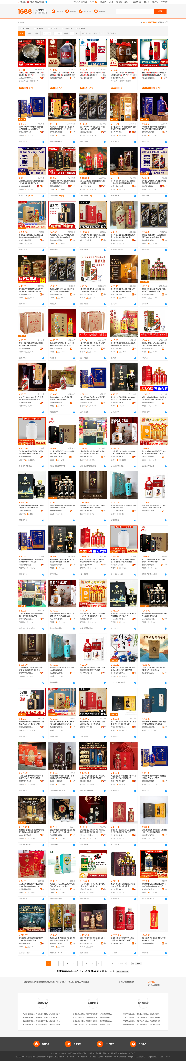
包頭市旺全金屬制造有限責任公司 (161, 1021)
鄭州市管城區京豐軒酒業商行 (87, 457)
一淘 (77, 1057)
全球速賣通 (54, 1057)
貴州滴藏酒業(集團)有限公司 (26, 186)
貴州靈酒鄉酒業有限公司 (118, 673)
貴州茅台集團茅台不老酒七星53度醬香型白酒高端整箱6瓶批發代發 (154, 723)
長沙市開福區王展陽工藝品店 (160, 1025)
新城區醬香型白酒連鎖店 (81, 1021)
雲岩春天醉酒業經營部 (118, 240)
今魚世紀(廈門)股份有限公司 (57, 889)
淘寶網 (61, 1057)
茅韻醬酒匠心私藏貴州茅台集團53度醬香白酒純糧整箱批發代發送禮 (92, 831)
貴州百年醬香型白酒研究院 (82, 1017)
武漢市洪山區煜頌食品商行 (57, 403)
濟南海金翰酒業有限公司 (26, 889)
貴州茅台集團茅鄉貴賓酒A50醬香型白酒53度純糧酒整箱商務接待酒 (123, 182)
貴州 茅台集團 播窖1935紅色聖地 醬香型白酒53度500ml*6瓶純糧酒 (31, 398)
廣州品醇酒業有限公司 (57, 240)
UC (133, 1057)
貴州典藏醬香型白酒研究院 (109, 1017)
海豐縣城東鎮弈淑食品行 (87, 132)
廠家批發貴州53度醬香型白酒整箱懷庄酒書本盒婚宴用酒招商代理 (31, 885)
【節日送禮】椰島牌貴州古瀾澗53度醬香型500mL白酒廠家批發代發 (31, 777)
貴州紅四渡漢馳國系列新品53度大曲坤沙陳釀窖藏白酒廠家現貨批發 (31, 236)
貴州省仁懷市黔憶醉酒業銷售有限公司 (57, 348)
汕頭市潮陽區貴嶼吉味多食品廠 (149, 781)
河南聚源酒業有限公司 (118, 727)
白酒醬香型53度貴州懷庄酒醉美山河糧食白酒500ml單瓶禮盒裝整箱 (123, 453)
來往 (143, 1057)
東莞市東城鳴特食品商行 (26, 348)
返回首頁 (112, 971)
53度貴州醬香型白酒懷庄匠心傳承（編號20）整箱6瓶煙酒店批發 (122, 939)
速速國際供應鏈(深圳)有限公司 (149, 673)
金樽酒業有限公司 (56, 186)
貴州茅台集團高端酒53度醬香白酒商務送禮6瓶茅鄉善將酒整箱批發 (62, 777)
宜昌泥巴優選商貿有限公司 (132, 1017)
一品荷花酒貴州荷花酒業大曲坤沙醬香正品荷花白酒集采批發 (92, 885)
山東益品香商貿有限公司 (149, 457)
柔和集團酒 (53, 1017)
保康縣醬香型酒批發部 (93, 1017)
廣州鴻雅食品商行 (148, 240)
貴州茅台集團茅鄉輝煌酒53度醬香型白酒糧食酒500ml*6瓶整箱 (92, 398)
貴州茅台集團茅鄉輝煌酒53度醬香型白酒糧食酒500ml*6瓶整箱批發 (31, 128)
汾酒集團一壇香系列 (56, 1021)
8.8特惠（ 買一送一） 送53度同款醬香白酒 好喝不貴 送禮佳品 (154, 669)
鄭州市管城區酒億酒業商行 (87, 943)
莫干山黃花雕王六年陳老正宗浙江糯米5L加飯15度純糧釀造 (62, 74)
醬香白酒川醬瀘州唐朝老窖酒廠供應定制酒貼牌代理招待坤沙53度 (123, 831)
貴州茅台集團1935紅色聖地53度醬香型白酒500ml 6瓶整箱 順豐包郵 (154, 344)
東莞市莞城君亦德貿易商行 (26, 132)
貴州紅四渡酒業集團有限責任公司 (26, 240)
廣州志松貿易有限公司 (87, 294)
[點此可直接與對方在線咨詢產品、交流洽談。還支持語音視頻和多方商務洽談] (43, 142)
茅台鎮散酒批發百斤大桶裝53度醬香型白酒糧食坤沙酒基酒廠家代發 (31, 453)
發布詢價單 (151, 982)
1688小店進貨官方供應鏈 (149, 889)
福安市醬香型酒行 (92, 1014)
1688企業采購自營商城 (26, 835)
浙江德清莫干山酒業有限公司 (57, 78)
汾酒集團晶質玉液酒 (29, 1021)
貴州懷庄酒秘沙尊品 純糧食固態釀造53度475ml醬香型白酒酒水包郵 (62, 236)
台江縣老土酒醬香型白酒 (81, 1014)
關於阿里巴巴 (115, 1053)
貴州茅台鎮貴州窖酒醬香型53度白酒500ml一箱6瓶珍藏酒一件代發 (62, 939)
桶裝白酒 (29, 81)
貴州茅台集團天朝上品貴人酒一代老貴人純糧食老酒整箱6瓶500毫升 (123, 290)
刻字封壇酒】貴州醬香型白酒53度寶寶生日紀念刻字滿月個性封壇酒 (123, 669)
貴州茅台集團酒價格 (29, 1014)
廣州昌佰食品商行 (56, 294)
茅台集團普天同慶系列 (43, 1021)
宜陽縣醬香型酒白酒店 (107, 1014)
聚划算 (72, 1057)
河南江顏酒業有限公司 (26, 511)
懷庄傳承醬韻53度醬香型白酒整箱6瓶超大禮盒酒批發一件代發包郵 (62, 831)
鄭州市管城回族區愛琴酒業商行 (149, 835)
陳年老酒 (114, 81)
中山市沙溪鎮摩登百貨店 (131, 1021)
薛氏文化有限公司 (86, 240)
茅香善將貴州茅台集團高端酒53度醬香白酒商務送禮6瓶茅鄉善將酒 (92, 507)
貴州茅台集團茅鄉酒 (43, 1025)
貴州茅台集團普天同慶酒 (57, 1025)
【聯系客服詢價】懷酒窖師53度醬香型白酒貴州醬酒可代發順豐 (92, 453)
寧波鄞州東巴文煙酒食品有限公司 (148, 1025)
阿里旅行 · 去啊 (86, 1057)
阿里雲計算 (108, 1057)
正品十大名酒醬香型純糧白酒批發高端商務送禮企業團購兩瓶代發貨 (92, 777)
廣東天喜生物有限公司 (26, 781)
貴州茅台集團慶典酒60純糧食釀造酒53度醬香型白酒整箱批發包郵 (123, 344)
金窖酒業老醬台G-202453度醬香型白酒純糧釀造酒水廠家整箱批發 (92, 236)
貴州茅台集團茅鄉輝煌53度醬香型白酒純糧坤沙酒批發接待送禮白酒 (154, 128)
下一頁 (110, 964)
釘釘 (148, 1057)
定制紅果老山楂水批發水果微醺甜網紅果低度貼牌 (154, 74)
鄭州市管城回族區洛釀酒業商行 (87, 511)
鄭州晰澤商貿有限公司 (57, 835)
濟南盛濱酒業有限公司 (118, 403)
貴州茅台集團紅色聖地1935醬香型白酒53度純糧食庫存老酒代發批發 (92, 290)
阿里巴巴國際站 (31, 1057)
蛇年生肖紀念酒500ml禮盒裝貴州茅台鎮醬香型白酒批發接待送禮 (154, 182)
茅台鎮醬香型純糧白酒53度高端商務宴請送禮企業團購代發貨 (31, 939)
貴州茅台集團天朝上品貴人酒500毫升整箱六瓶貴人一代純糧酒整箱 (92, 344)
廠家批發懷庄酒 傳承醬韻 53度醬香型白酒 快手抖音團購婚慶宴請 (123, 723)
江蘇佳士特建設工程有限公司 (146, 1014)
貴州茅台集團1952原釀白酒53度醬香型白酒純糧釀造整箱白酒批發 (123, 236)
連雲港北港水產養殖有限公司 (146, 1021)
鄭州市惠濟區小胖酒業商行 (149, 511)
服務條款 (99, 1053)
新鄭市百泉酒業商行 (118, 781)
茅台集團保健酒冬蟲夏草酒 (32, 1017)
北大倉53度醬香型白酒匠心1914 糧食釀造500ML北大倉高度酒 (62, 453)
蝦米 (101, 1057)
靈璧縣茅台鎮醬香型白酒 (94, 1021)
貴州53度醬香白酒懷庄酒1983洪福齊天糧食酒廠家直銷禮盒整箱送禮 (62, 344)
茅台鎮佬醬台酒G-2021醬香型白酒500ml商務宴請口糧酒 (123, 507)
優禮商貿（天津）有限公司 (87, 889)
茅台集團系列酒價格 (29, 1025)
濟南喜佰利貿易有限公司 (118, 943)
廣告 (43, 75)
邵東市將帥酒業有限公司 (118, 511)
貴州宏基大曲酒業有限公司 (149, 403)
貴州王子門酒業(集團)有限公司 (118, 132)
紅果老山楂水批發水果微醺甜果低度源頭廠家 (92, 74)
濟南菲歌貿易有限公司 (118, 457)
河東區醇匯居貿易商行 (149, 348)
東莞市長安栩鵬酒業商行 (118, 294)
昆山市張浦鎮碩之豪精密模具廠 (160, 1014)
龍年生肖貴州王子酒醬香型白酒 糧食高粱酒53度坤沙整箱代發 (123, 128)
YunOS (116, 1057)
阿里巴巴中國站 (43, 1057)
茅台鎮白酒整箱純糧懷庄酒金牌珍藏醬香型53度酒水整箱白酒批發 (123, 398)
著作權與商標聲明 (80, 1053)
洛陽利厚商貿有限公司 (57, 943)
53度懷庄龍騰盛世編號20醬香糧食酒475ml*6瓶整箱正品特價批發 (123, 885)
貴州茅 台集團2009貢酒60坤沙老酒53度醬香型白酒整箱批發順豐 (154, 290)
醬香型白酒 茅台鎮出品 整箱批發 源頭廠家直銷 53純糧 (154, 939)
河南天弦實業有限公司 (57, 511)
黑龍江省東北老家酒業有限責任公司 (57, 457)
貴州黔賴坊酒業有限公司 (26, 294)
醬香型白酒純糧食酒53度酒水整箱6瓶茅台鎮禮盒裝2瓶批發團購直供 (31, 831)
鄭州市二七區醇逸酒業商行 (87, 835)
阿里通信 (123, 1057)
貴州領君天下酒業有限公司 (26, 457)
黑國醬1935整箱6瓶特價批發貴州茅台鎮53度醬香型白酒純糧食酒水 (62, 182)
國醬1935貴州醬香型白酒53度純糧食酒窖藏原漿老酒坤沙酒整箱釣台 (154, 398)
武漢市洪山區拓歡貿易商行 (149, 294)
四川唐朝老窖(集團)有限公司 (118, 835)
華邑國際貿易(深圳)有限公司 (87, 781)
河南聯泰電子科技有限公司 (159, 1017)
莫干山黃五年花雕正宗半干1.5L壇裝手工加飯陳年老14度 (123, 74)
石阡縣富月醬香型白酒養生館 (109, 1025)
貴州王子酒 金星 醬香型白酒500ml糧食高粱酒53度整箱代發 (92, 182)
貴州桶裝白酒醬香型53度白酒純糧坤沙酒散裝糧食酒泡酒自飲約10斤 (154, 885)
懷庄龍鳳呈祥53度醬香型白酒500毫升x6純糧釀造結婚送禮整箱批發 (123, 777)
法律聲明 (91, 1053)
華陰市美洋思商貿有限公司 (146, 1017)
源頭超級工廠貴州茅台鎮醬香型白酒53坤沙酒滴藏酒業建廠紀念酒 (31, 182)
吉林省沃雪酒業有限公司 (87, 78)
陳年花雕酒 (127, 81)
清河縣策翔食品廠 (86, 403)
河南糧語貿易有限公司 (118, 889)
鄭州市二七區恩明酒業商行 (149, 727)
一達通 (161, 1057)
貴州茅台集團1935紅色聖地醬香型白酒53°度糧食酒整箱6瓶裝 (62, 398)
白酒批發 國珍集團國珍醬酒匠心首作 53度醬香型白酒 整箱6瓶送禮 (154, 507)
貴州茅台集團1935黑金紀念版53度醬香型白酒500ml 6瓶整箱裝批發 (92, 128)
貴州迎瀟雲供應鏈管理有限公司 (149, 943)
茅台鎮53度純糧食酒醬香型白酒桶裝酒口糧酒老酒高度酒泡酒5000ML (31, 290)
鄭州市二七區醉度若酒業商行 (57, 781)
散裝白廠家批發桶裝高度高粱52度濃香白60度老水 (31, 74)
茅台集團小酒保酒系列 (43, 1014)
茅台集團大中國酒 (42, 1017)
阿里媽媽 (96, 1057)
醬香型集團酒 (129, 982)
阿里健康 (154, 1057)
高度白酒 (35, 81)
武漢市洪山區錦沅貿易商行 (26, 403)
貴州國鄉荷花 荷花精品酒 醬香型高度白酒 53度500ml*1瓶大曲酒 (62, 885)
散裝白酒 (22, 81)
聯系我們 (124, 1053)
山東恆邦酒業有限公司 (57, 132)
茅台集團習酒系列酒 (56, 1014)
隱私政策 (106, 1053)
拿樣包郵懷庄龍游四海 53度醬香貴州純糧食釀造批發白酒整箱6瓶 (92, 939)
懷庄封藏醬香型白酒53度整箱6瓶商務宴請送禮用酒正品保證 (62, 507)
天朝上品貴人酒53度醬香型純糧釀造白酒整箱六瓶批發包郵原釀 (31, 344)
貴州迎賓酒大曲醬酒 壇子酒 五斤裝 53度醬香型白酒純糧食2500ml (31, 507)
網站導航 (132, 1053)
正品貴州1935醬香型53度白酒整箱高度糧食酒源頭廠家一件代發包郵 (62, 128)
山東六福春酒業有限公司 (26, 78)
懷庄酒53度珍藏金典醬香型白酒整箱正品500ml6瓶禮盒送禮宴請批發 (154, 453)
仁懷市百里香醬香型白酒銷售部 (83, 1025)
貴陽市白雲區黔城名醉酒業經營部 (87, 348)
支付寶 (138, 1057)
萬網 (129, 1057)
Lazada (167, 1057)
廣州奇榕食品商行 (117, 348)
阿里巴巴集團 (20, 1057)
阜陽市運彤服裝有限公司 (131, 1025)
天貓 (67, 1057)
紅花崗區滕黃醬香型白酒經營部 (97, 1025)
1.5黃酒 (120, 81)
